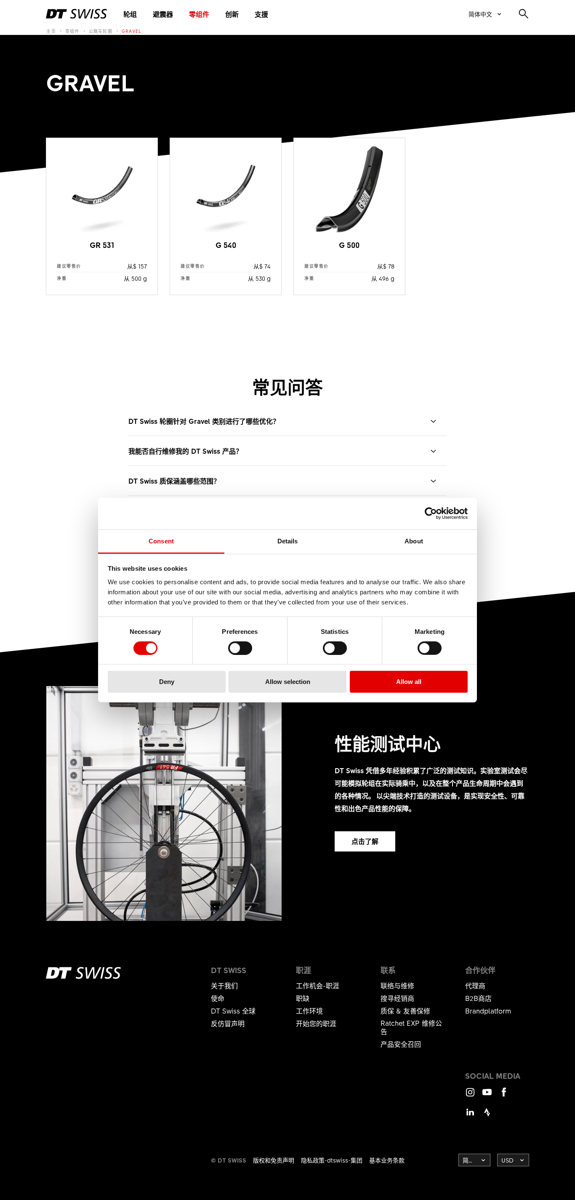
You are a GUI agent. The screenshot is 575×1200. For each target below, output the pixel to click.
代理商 (475, 985)
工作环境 (309, 1010)
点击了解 (364, 841)
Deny (166, 681)
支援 (261, 14)
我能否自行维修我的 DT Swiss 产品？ (185, 450)
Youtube (487, 1095)
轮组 (130, 14)
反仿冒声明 (228, 1023)
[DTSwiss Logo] (76, 14)
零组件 (199, 14)
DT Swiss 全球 (233, 1010)
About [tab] (414, 540)
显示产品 (101, 216)
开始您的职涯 (316, 1023)
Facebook (504, 1095)
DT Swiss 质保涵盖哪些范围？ (174, 480)
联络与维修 (397, 985)
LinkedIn (470, 1116)
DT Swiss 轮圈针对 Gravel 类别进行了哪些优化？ (204, 421)
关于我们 (224, 985)
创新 (232, 14)
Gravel (132, 31)
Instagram (470, 1095)
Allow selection (287, 681)
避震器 (163, 14)
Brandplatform (488, 1010)
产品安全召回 (401, 1043)
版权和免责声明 (273, 1160)
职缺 (302, 998)
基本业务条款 (387, 1160)
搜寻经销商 (397, 998)
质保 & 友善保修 (405, 1010)
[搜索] (523, 14)
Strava (487, 1116)
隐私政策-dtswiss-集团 (331, 1160)
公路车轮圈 (100, 31)
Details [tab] (287, 540)
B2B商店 (478, 998)
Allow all (408, 681)
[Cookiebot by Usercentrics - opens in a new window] (431, 513)
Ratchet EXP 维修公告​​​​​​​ (411, 1027)
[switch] (240, 648)
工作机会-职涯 (317, 985)
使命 (217, 998)
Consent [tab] (161, 540)
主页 (51, 31)
